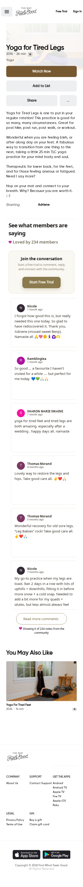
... (68, 100)
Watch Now (41, 71)
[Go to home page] (26, 11)
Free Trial (61, 11)
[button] (6, 11)
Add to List (41, 86)
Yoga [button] (10, 60)
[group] (41, 686)
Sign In (77, 11)
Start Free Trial (41, 282)
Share (32, 100)
